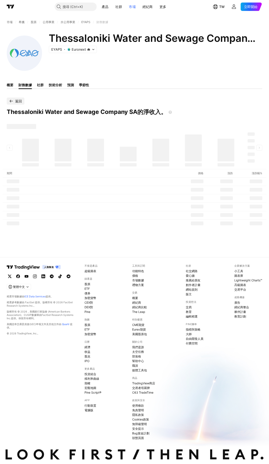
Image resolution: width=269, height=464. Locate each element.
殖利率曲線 (91, 378)
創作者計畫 (193, 285)
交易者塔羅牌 (141, 388)
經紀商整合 (241, 307)
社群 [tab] (40, 85)
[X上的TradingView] (10, 276)
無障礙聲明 (139, 424)
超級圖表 (90, 271)
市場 (132, 7)
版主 (189, 294)
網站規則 (192, 289)
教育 (189, 312)
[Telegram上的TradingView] (52, 276)
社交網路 (192, 271)
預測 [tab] (70, 85)
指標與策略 (193, 329)
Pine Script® (92, 392)
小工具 (238, 271)
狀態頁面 (138, 438)
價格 (135, 275)
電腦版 (88, 410)
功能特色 (138, 271)
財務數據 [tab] (25, 85)
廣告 (237, 302)
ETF (87, 288)
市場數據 (138, 280)
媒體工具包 (139, 370)
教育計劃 (240, 316)
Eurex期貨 (139, 329)
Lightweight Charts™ (248, 280)
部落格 (136, 356)
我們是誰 (138, 347)
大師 (189, 334)
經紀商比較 (139, 307)
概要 (135, 298)
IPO (87, 361)
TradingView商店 (143, 383)
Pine (87, 312)
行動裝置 (90, 405)
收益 (87, 351)
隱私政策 (138, 415)
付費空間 (192, 343)
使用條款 (138, 405)
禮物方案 (138, 285)
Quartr (65, 324)
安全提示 (138, 428)
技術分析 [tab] (55, 85)
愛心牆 (190, 275)
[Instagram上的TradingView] (35, 276)
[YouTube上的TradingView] (26, 276)
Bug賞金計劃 (140, 433)
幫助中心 (138, 361)
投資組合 (90, 374)
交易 (189, 307)
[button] (112, 7)
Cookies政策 (140, 419)
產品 (105, 7)
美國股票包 (139, 334)
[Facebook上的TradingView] (18, 276)
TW (222, 7)
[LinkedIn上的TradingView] (43, 276)
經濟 (87, 347)
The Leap (138, 312)
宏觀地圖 (90, 388)
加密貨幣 (90, 298)
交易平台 (240, 289)
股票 (87, 284)
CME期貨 (138, 325)
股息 (87, 356)
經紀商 (147, 7)
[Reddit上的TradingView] (68, 276)
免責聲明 (138, 410)
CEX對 (88, 302)
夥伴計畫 (240, 312)
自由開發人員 (194, 338)
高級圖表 (240, 285)
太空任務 (138, 351)
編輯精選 (192, 316)
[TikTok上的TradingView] (60, 276)
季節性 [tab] (84, 85)
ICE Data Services (35, 296)
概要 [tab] (10, 85)
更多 (163, 7)
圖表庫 (238, 275)
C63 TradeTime (142, 392)
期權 (87, 383)
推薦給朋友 (193, 280)
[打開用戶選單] (234, 7)
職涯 (135, 365)
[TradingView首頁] (10, 7)
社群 (118, 7)
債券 (87, 293)
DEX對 (88, 307)
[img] (89, 49)
